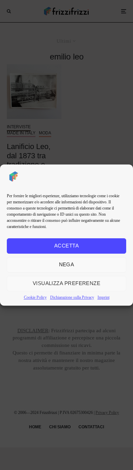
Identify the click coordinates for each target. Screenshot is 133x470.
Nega (66, 264)
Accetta (66, 246)
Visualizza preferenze (66, 283)
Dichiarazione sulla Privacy (72, 297)
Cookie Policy (35, 297)
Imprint (103, 297)
